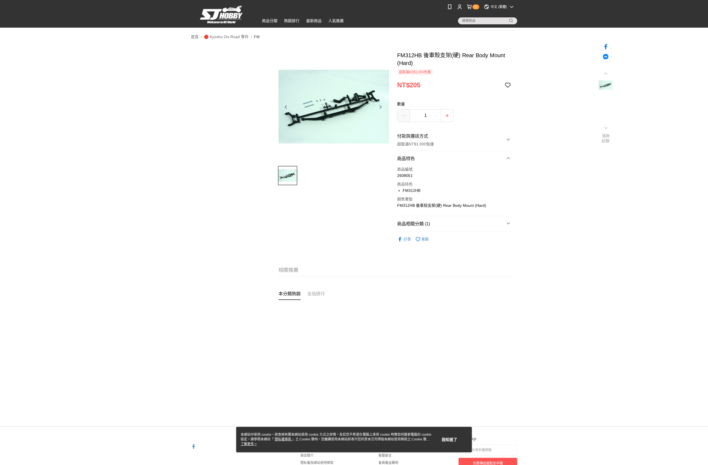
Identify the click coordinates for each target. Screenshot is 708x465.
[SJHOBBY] (221, 14)
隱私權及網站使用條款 (317, 463)
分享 (407, 239)
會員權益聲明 (388, 463)
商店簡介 (307, 456)
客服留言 (385, 456)
